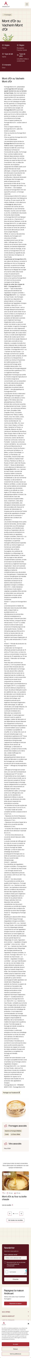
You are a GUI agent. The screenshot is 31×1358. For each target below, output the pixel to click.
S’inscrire (15, 1279)
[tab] (13, 1213)
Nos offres (6, 1312)
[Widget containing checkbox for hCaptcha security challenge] (17, 1272)
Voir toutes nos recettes (15, 1220)
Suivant (21, 1214)
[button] (28, 1324)
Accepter (15, 1344)
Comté (6, 1134)
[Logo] (6, 4)
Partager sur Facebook (10, 1092)
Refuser (15, 1349)
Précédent (10, 1214)
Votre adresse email (11, 1254)
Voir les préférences (15, 1354)
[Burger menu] (27, 4)
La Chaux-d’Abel (15, 1134)
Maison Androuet (8, 1316)
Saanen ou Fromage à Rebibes (13, 1131)
